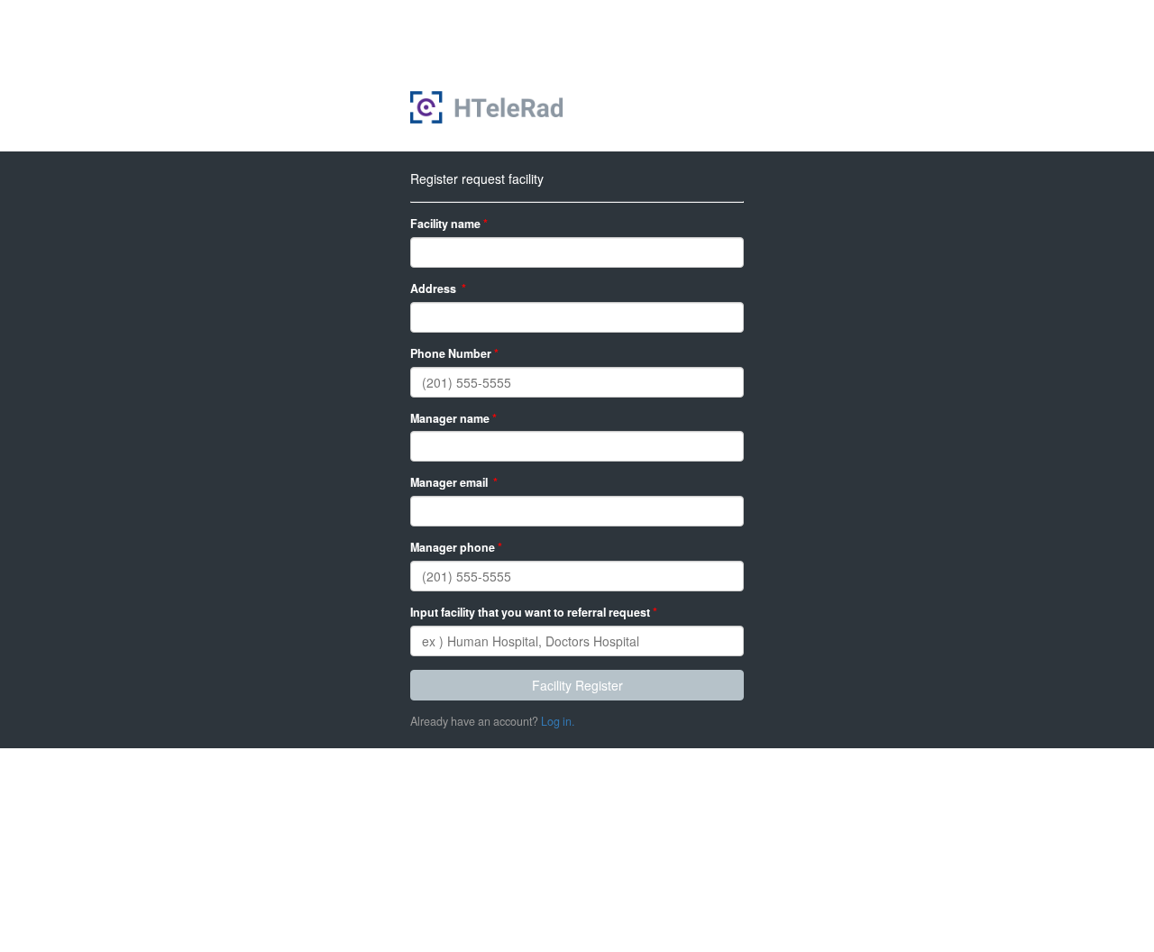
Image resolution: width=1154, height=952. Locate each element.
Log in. (557, 721)
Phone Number (454, 354)
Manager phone (456, 547)
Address (438, 289)
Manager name (453, 418)
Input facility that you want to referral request (533, 612)
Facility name (449, 224)
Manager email (454, 482)
